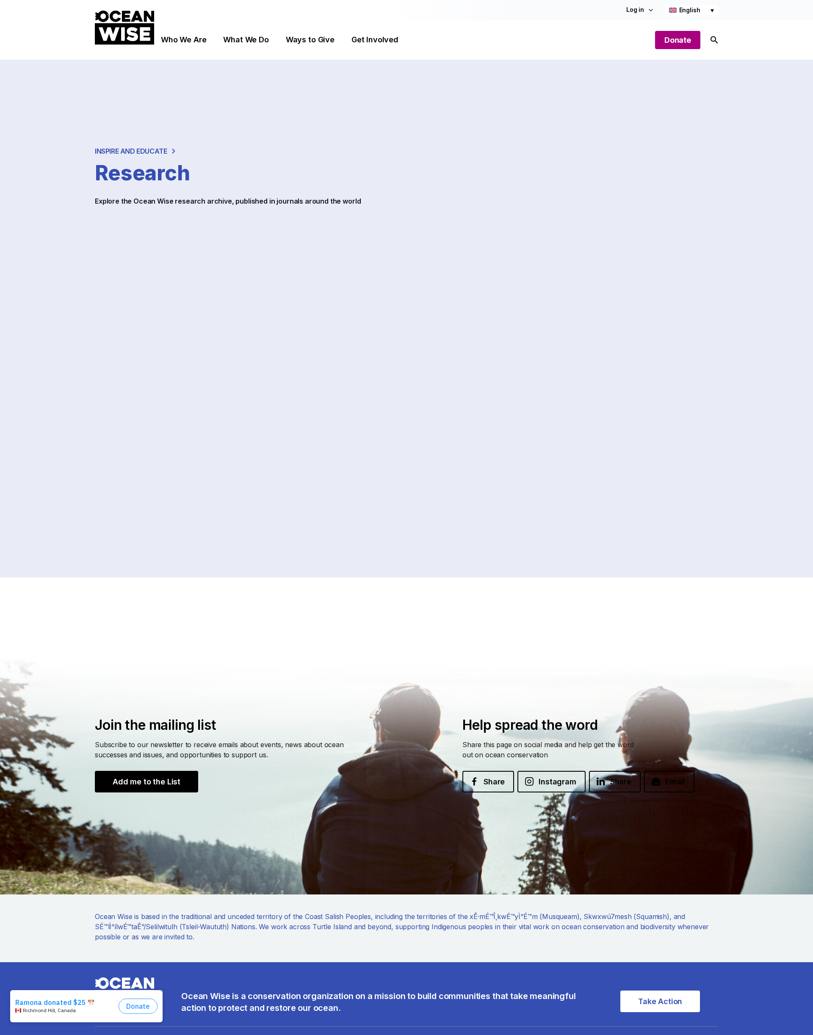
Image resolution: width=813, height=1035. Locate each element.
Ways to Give (310, 39)
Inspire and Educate (131, 151)
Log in (635, 9)
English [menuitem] (689, 10)
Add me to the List (146, 781)
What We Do (245, 39)
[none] (691, 10)
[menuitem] (691, 10)
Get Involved (374, 39)
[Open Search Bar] (714, 40)
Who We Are (183, 39)
